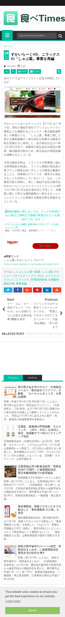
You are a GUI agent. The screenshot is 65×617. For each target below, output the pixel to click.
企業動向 (53, 279)
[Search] (60, 36)
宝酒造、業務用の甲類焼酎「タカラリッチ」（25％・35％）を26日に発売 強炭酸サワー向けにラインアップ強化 (39, 431)
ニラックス (22, 279)
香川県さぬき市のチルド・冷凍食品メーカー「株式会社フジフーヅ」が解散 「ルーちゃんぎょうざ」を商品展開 (39, 391)
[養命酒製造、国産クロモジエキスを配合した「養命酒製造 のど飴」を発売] (10, 511)
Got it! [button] (32, 610)
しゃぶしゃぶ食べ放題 (26, 271)
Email (36, 71)
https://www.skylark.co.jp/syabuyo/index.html (31, 264)
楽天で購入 (45, 246)
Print (23, 71)
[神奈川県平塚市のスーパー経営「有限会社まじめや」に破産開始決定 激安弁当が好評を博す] (10, 551)
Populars (13, 377)
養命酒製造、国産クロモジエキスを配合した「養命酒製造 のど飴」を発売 (39, 510)
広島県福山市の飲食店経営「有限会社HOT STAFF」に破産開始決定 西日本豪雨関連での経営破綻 (39, 470)
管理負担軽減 (39, 279)
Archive (32, 377)
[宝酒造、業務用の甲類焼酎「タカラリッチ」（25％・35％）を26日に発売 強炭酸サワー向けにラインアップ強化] (10, 431)
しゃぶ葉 (47, 271)
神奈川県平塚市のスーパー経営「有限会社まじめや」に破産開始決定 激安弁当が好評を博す (39, 550)
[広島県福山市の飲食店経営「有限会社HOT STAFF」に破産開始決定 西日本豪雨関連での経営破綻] (10, 471)
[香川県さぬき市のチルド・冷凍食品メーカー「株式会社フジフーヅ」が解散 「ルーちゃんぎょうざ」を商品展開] (10, 392)
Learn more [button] (13, 601)
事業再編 (21, 283)
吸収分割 (9, 283)
